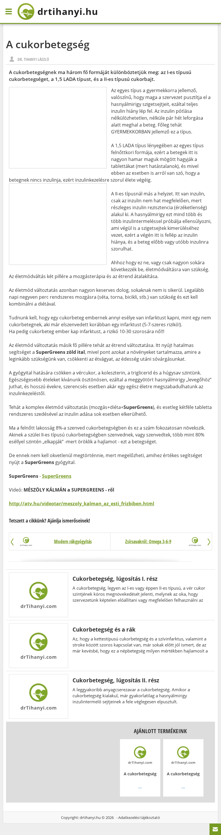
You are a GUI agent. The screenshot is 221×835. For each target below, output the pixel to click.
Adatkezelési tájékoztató (139, 817)
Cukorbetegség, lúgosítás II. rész (116, 680)
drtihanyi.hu (90, 817)
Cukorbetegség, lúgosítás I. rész (115, 578)
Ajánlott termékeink (160, 731)
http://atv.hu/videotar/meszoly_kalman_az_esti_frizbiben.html (81, 503)
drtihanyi (67, 11)
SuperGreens (56, 476)
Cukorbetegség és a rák (104, 629)
